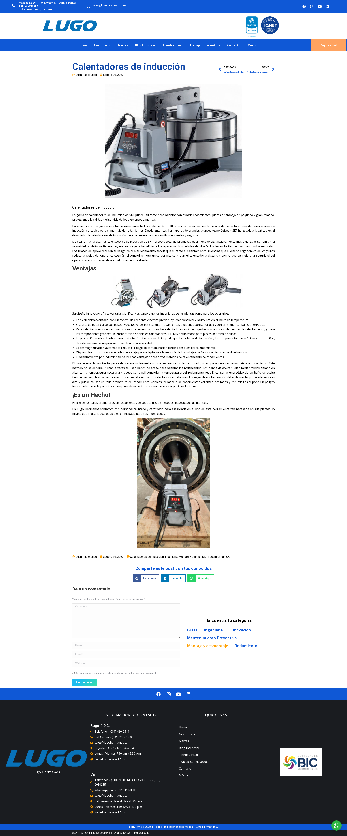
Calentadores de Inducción (147, 556)
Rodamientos (216, 556)
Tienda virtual (172, 45)
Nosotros (100, 45)
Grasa (192, 630)
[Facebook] (304, 6)
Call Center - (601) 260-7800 (36, 9)
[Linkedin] (327, 6)
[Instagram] (312, 6)
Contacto (233, 45)
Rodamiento (246, 645)
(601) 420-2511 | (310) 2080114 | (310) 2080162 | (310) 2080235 (47, 4)
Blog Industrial (145, 45)
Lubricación (240, 630)
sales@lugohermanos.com (109, 5)
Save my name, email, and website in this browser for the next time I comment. (116, 673)
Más (250, 45)
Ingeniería (171, 556)
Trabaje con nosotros (205, 45)
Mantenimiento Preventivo (212, 637)
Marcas (123, 45)
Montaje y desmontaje (193, 556)
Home (82, 45)
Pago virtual (329, 45)
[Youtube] (319, 6)
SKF (228, 556)
